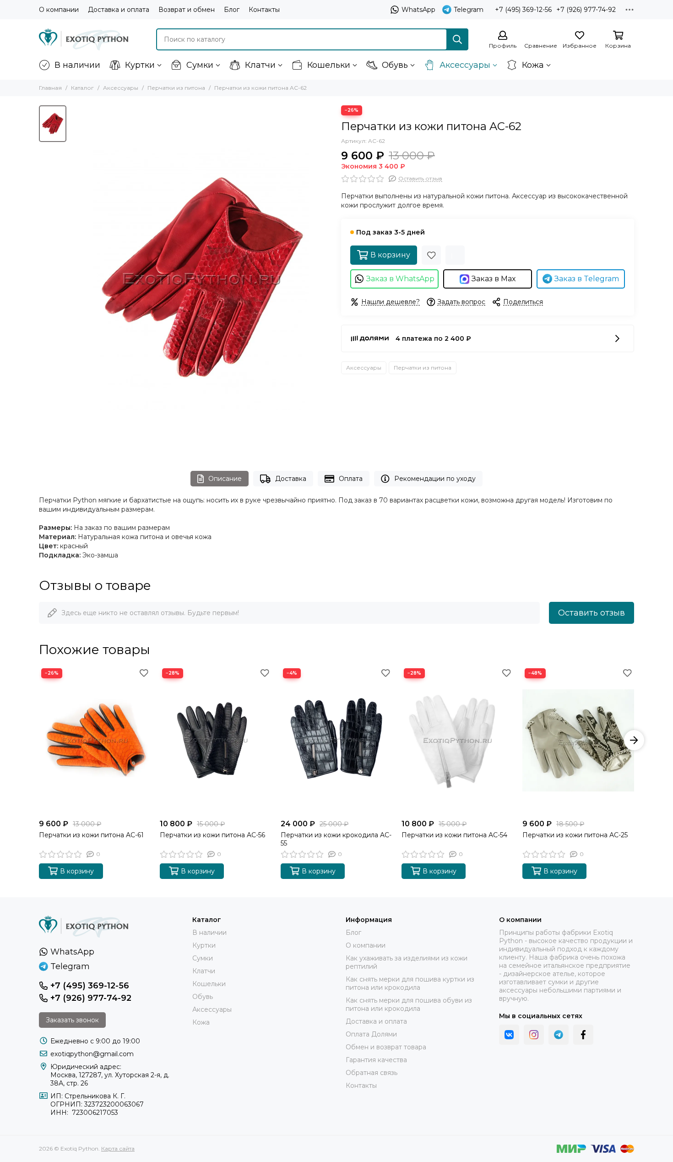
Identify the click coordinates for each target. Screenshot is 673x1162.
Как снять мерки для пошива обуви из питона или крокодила (409, 1004)
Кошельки (328, 65)
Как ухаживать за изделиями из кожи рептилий (406, 962)
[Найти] (457, 39)
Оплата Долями (371, 1034)
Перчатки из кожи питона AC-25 (575, 835)
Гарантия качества (376, 1060)
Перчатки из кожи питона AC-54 (454, 835)
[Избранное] (431, 255)
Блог (231, 9)
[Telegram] (558, 1035)
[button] (39, 740)
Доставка (290, 479)
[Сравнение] (455, 255)
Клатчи (260, 65)
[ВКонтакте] (509, 1035)
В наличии (77, 65)
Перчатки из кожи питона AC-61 (91, 835)
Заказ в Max (494, 278)
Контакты (264, 9)
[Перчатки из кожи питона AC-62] (201, 279)
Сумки (199, 65)
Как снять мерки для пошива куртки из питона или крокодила (410, 983)
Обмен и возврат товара (386, 1047)
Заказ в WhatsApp (400, 278)
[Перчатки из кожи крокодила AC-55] (336, 740)
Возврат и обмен (186, 9)
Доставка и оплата (118, 9)
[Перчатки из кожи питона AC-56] (215, 740)
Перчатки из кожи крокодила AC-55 (336, 839)
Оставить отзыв (591, 613)
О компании (59, 9)
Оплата (351, 479)
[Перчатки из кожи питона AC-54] (457, 740)
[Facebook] (583, 1035)
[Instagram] (534, 1035)
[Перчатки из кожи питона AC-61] (95, 740)
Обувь (395, 65)
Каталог (82, 87)
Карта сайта (118, 1148)
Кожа (533, 65)
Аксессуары (465, 65)
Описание (225, 479)
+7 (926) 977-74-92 (586, 9)
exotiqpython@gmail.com (92, 1054)
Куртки (140, 65)
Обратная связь (371, 1073)
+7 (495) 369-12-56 (523, 9)
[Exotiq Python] (84, 39)
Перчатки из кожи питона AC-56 (212, 835)
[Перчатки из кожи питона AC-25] (578, 740)
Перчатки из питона (176, 87)
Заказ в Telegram (586, 278)
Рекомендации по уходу (435, 479)
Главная (50, 87)
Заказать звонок (72, 1020)
